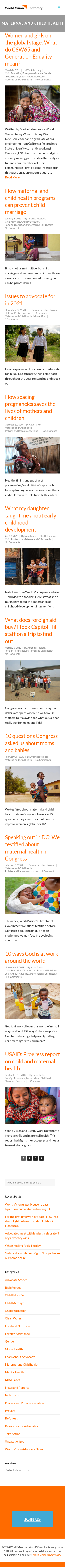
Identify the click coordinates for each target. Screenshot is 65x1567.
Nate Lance (30, 536)
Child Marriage (12, 221)
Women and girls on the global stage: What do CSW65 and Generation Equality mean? (31, 49)
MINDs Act (12, 1380)
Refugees (11, 1418)
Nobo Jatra (12, 1395)
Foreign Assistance (32, 73)
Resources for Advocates (21, 1426)
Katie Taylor (35, 424)
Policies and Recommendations (21, 431)
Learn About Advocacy (32, 76)
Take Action (39, 316)
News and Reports (15, 1081)
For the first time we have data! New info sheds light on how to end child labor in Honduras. (31, 1221)
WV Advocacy (33, 70)
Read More (12, 177)
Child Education (13, 73)
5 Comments (15, 976)
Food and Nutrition (15, 224)
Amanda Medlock (37, 218)
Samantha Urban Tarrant (45, 310)
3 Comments (11, 319)
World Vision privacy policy (46, 1554)
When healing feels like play (23, 1245)
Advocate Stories (16, 1280)
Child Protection (30, 221)
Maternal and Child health (18, 79)
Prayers (10, 1410)
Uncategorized (14, 1441)
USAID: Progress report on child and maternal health (32, 1061)
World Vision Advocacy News (24, 1449)
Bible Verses (13, 1287)
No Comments (43, 79)
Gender (48, 73)
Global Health (12, 76)
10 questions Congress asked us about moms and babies (31, 743)
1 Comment (48, 871)
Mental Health (14, 1372)
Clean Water (29, 970)
